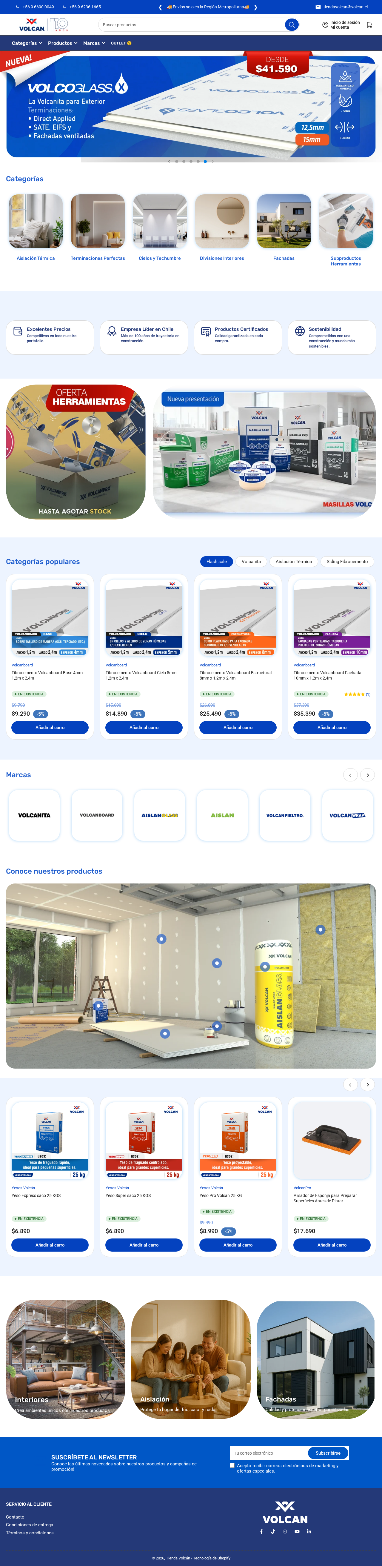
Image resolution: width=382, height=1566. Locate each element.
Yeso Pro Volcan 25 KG (221, 1195)
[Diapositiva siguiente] (212, 161)
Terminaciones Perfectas (98, 258)
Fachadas (284, 258)
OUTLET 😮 (121, 43)
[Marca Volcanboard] (97, 815)
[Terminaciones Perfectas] (98, 221)
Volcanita (251, 561)
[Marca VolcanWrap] (347, 815)
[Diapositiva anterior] (169, 161)
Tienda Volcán (178, 1558)
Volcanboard (22, 665)
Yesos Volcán (23, 1188)
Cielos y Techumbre (160, 258)
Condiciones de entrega (29, 1524)
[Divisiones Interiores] (222, 221)
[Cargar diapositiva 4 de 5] (198, 161)
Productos (60, 43)
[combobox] (199, 25)
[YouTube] (297, 1531)
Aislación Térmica (36, 258)
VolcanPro (302, 1188)
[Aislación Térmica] (36, 221)
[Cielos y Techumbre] (160, 221)
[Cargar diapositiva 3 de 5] (191, 161)
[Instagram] (285, 1531)
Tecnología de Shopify (211, 1558)
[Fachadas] (284, 221)
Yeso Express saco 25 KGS (36, 1195)
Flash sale (217, 561)
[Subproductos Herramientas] (346, 221)
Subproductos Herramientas (346, 261)
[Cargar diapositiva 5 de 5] (205, 161)
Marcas (91, 43)
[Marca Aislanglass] (159, 815)
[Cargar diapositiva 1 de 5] (176, 161)
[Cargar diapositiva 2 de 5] (183, 161)
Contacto (15, 1517)
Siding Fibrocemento (347, 561)
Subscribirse (328, 1453)
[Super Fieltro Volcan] (285, 815)
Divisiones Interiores (222, 258)
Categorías (24, 43)
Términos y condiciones (30, 1533)
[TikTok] (273, 1531)
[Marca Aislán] (222, 815)
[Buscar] (291, 24)
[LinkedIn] (309, 1531)
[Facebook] (261, 1531)
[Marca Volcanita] (34, 815)
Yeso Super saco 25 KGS (128, 1195)
